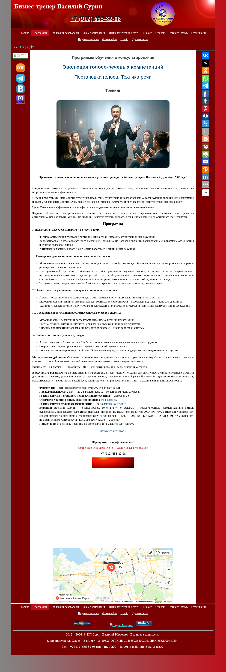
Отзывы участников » (113, 430)
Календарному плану (113, 403)
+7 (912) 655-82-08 (95, 18)
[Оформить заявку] (113, 462)
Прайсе (111, 399)
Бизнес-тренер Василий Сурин (58, 6)
